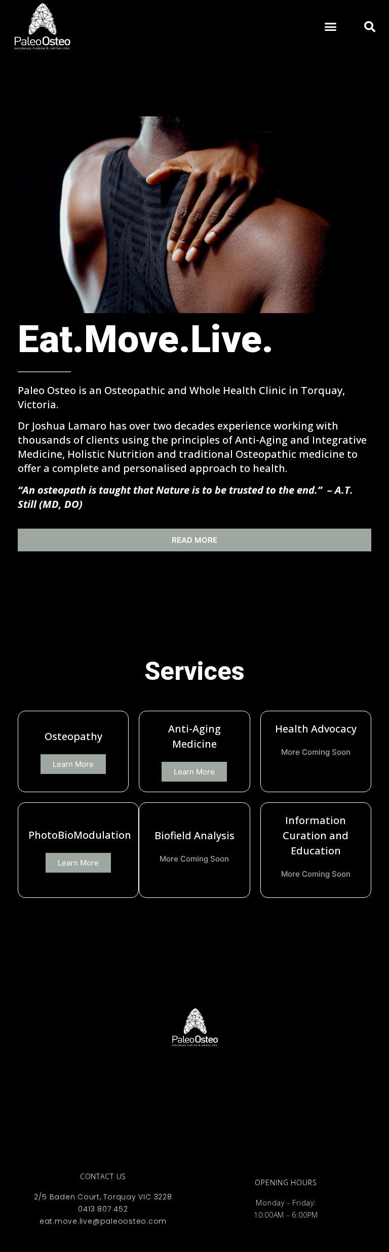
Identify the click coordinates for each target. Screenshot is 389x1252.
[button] (330, 26)
